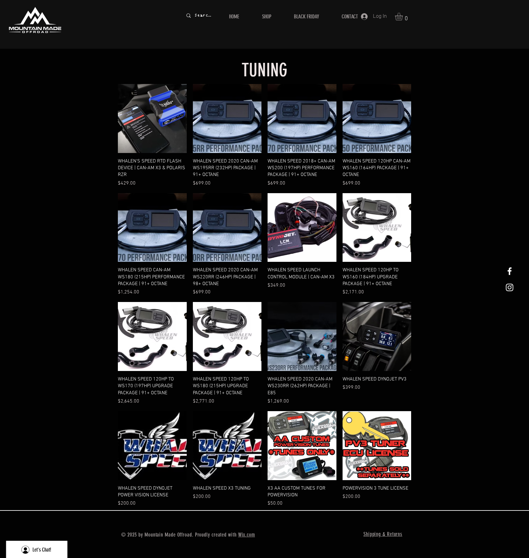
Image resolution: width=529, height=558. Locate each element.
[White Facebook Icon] (510, 271)
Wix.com (246, 534)
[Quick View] (152, 118)
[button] (403, 17)
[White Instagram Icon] (510, 287)
